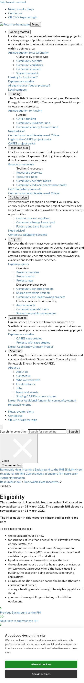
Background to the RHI (49, 469)
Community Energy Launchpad (35, 222)
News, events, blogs (21, 9)
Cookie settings (41, 674)
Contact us (15, 13)
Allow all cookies (41, 664)
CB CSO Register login (22, 17)
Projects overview (27, 272)
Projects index (25, 276)
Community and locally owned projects (40, 297)
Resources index (27, 176)
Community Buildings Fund (33, 123)
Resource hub (19, 147)
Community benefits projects (35, 288)
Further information (12, 477)
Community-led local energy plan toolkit (41, 185)
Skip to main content (13, 2)
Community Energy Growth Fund (37, 127)
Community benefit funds (32, 309)
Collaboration (18, 197)
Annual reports (25, 305)
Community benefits (29, 60)
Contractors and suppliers (33, 218)
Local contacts (25, 384)
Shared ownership (27, 73)
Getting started (19, 31)
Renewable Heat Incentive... (42, 481)
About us (15, 351)
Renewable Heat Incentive (17, 469)
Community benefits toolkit (33, 180)
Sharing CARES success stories (36, 396)
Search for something (13, 431)
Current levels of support (42, 473)
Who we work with (28, 380)
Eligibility (70, 469)
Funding (15, 94)
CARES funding (26, 118)
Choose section (12, 465)
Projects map (24, 280)
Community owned (28, 69)
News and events (27, 392)
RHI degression (68, 473)
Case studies (18, 317)
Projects (15, 239)
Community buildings (29, 65)
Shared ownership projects (33, 292)
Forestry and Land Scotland (33, 226)
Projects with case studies (33, 342)
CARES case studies (29, 338)
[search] (1, 427)
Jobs (19, 388)
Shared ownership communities (36, 313)
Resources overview (29, 172)
